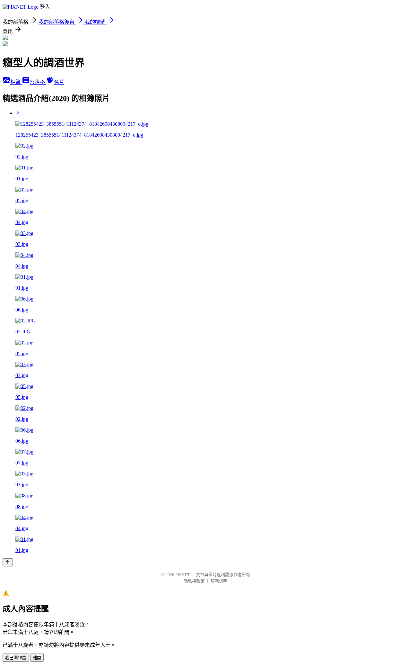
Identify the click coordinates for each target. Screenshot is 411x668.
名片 (59, 82)
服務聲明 (219, 581)
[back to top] (8, 562)
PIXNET (182, 574)
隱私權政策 (194, 581)
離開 (37, 657)
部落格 (38, 82)
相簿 (16, 82)
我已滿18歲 (15, 657)
